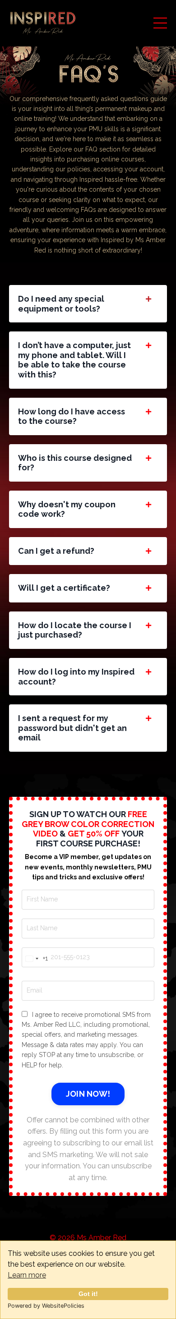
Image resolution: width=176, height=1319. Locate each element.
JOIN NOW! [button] (88, 1093)
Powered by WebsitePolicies (46, 1305)
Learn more (27, 1275)
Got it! (88, 1293)
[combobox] (35, 959)
